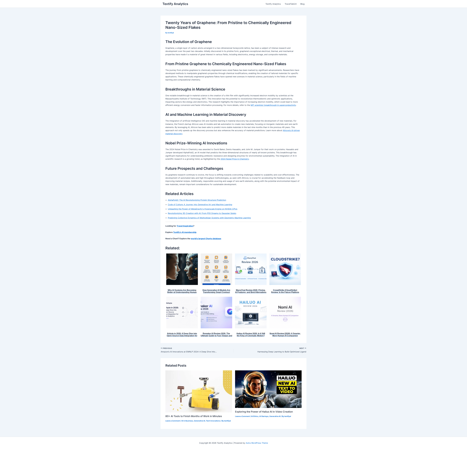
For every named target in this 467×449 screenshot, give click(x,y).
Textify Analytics (175, 4)
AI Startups (264, 416)
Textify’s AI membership (184, 232)
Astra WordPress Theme (257, 443)
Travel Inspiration (185, 226)
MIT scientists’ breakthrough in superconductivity (273, 105)
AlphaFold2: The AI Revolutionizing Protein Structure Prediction (197, 200)
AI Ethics (254, 416)
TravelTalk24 (290, 4)
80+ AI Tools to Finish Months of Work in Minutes (193, 416)
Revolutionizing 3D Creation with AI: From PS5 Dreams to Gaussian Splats (202, 213)
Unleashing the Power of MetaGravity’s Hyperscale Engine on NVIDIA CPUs (202, 209)
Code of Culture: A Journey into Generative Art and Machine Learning (200, 204)
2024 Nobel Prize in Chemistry (235, 159)
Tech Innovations (213, 421)
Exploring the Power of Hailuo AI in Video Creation (264, 411)
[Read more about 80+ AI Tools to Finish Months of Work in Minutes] (198, 391)
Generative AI (199, 421)
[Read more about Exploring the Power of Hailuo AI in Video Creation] (268, 389)
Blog (302, 4)
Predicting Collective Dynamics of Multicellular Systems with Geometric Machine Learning (209, 218)
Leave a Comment (172, 421)
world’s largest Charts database (206, 238)
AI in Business (187, 421)
